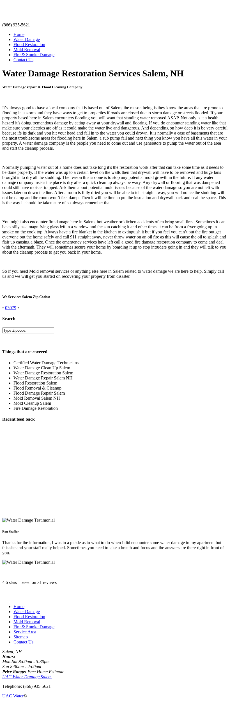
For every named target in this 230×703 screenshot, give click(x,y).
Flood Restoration (29, 44)
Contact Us (23, 59)
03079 (10, 307)
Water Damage (26, 39)
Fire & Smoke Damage (33, 54)
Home (18, 34)
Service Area (24, 631)
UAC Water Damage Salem (27, 676)
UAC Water (13, 695)
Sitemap (20, 636)
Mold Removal (26, 49)
